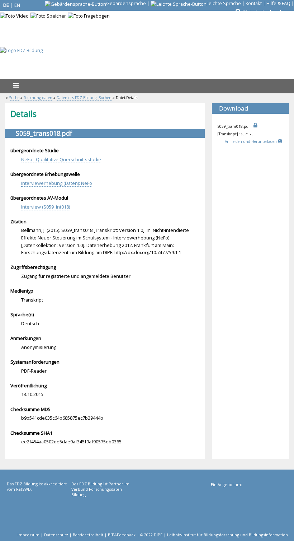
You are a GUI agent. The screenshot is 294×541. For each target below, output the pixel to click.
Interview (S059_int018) (45, 207)
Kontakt (254, 3)
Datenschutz (56, 534)
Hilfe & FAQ (278, 3)
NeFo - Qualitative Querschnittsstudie (61, 159)
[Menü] (16, 85)
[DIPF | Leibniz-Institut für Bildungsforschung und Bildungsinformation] (248, 511)
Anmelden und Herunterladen (251, 141)
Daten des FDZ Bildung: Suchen (84, 97)
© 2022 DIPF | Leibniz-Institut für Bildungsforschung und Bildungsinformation (214, 534)
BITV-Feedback (122, 534)
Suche (14, 97)
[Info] (281, 141)
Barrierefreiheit (88, 534)
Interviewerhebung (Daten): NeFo (56, 183)
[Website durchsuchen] (237, 12)
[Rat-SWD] (38, 510)
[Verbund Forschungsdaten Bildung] (103, 510)
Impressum (28, 534)
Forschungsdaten (38, 97)
